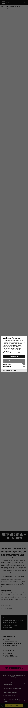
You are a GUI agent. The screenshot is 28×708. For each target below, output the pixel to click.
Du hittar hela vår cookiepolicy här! (11, 352)
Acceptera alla (14, 356)
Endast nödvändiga (14, 361)
